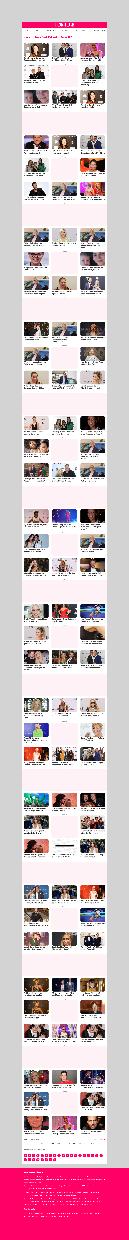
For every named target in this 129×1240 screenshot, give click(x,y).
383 (47, 1143)
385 (58, 1143)
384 (52, 1143)
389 (79, 1143)
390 (84, 1143)
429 (92, 1143)
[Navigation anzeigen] (25, 24)
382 (42, 1143)
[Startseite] (64, 25)
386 (63, 1143)
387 (68, 1143)
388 (73, 1143)
